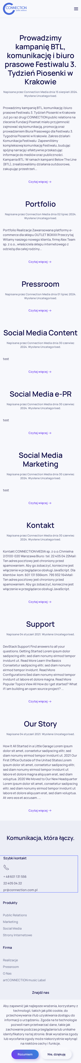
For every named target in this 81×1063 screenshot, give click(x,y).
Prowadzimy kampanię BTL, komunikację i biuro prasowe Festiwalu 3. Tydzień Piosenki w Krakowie (40, 59)
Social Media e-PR (41, 394)
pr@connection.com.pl (20, 890)
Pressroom (40, 284)
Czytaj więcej (38, 182)
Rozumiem (25, 1054)
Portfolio (40, 204)
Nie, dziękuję (56, 1054)
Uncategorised (46, 96)
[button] (76, 9)
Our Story (40, 724)
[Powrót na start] (15, 9)
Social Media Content (40, 333)
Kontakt (40, 525)
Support (40, 624)
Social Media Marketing (41, 459)
